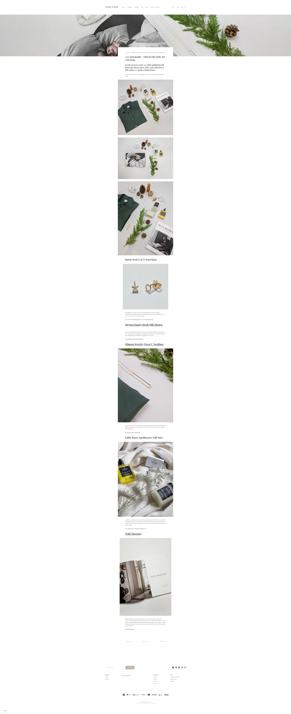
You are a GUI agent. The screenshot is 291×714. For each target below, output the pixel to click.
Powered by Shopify (151, 703)
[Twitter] (176, 668)
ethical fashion (141, 52)
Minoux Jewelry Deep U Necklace (144, 344)
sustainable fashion (153, 52)
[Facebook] (173, 668)
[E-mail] (185, 668)
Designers (129, 7)
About (147, 7)
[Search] (185, 7)
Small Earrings (149, 319)
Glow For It (130, 528)
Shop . (129, 629)
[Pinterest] (179, 668)
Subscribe (130, 667)
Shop (123, 7)
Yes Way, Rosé (138, 528)
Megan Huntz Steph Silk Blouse (144, 324)
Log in (106, 677)
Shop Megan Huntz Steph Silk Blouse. (134, 339)
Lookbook (137, 7)
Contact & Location (155, 7)
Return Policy (173, 679)
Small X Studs (136, 319)
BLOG (155, 681)
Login (178, 7)
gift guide (147, 52)
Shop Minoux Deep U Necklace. (132, 432)
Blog (142, 7)
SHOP (155, 679)
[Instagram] (182, 668)
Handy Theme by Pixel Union (141, 703)
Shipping (172, 681)
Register (107, 679)
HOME (155, 677)
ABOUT (155, 683)
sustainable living (162, 52)
